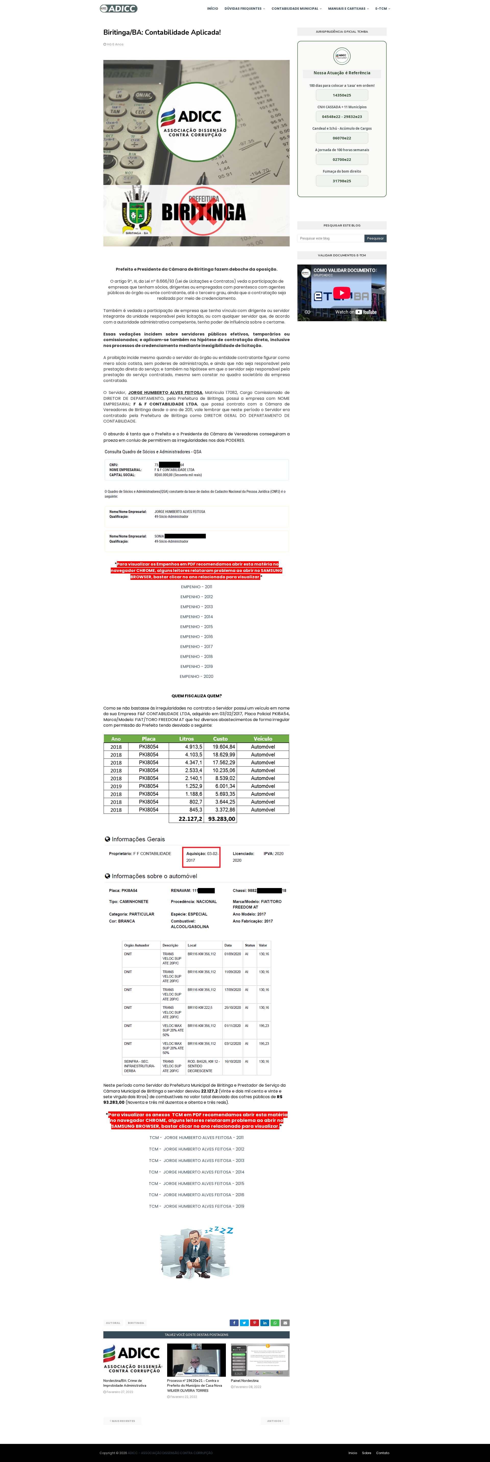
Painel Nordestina (245, 1381)
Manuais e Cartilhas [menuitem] (346, 8)
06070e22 (342, 137)
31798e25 (342, 180)
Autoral (113, 1323)
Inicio (353, 1453)
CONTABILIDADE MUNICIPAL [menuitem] (295, 8)
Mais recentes (123, 1421)
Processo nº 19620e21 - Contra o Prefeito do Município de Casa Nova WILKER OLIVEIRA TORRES (194, 1386)
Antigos (274, 1421)
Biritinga (136, 1323)
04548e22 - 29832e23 (342, 116)
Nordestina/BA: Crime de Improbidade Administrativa (124, 1383)
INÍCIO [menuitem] (212, 8)
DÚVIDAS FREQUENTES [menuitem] (243, 8)
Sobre (366, 1453)
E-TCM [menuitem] (381, 8)
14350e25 (342, 95)
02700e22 (342, 159)
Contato (382, 1453)
